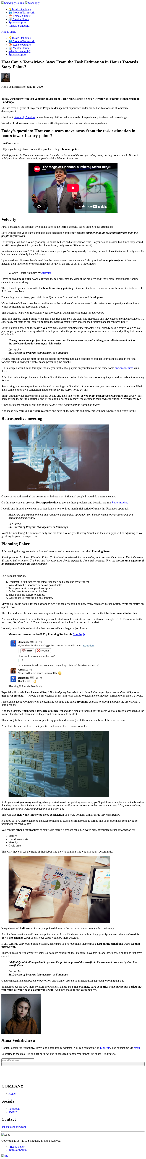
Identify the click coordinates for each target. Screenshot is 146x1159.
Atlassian (46, 272)
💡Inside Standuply (20, 9)
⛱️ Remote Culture (20, 15)
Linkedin (105, 1047)
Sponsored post (17, 22)
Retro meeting (119, 502)
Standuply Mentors (24, 117)
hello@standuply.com (13, 1126)
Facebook (14, 1108)
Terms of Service (18, 1149)
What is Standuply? (19, 25)
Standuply (79, 634)
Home (12, 1093)
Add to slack (8, 31)
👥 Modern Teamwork (22, 12)
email (137, 1047)
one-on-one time (124, 367)
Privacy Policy (17, 1146)
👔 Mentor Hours (19, 19)
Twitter (13, 1111)
